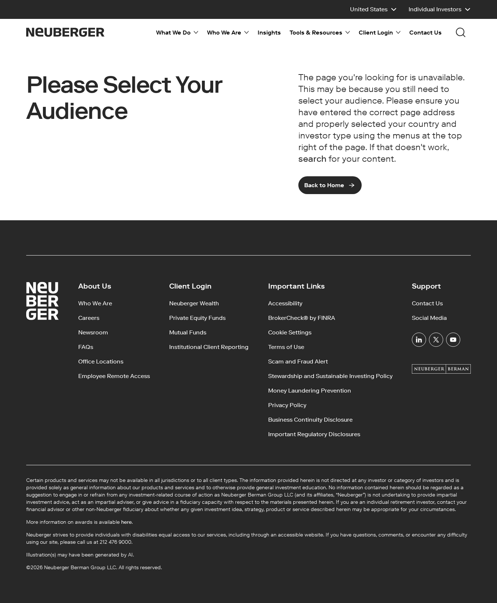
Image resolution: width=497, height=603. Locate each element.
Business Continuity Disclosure (310, 419)
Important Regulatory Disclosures (314, 434)
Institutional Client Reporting (209, 346)
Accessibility (285, 303)
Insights (269, 32)
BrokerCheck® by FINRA (301, 317)
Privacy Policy (287, 405)
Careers (88, 317)
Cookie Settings (289, 332)
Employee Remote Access (114, 376)
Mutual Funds (187, 332)
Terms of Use (286, 346)
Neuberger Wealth (194, 303)
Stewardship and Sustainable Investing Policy (330, 376)
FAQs (85, 346)
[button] (373, 9)
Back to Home (324, 185)
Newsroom (93, 332)
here (126, 522)
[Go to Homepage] (65, 32)
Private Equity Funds (197, 317)
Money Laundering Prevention (309, 390)
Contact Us (425, 32)
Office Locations (100, 361)
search (312, 158)
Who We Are (95, 303)
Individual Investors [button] (435, 9)
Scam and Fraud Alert (298, 361)
